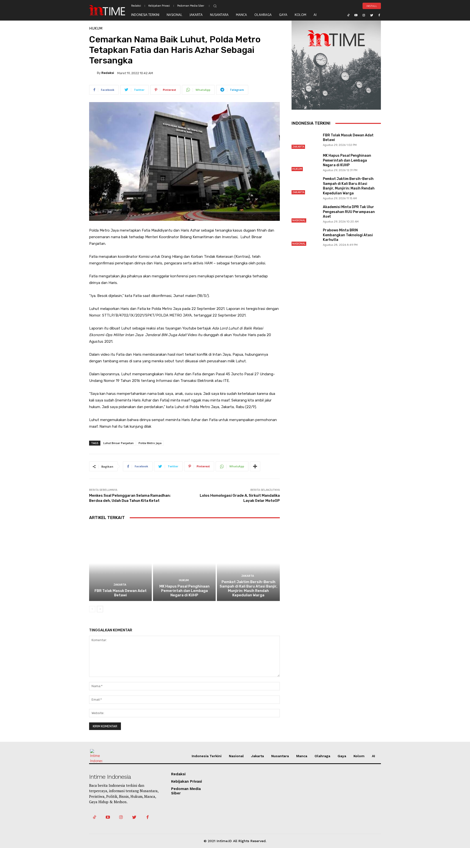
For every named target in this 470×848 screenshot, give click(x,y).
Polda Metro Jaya (150, 443)
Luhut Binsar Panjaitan (118, 443)
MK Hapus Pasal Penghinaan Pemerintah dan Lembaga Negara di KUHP (184, 590)
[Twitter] (371, 15)
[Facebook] (379, 15)
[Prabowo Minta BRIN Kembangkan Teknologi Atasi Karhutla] (305, 237)
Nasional (299, 220)
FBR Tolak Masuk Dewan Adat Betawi (120, 593)
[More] (255, 466)
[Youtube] (356, 15)
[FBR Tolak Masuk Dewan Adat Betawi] (120, 563)
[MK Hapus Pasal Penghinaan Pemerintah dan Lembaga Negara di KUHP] (184, 563)
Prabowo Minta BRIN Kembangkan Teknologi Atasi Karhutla (348, 235)
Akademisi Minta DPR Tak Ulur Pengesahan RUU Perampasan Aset (349, 212)
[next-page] (100, 609)
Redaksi (107, 72)
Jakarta (120, 584)
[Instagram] (363, 15)
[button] (215, 5)
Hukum (95, 28)
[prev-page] (92, 609)
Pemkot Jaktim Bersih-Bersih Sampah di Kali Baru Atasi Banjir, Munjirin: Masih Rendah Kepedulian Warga (248, 588)
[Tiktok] (348, 15)
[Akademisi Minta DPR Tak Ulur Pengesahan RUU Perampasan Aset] (305, 213)
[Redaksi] (93, 73)
